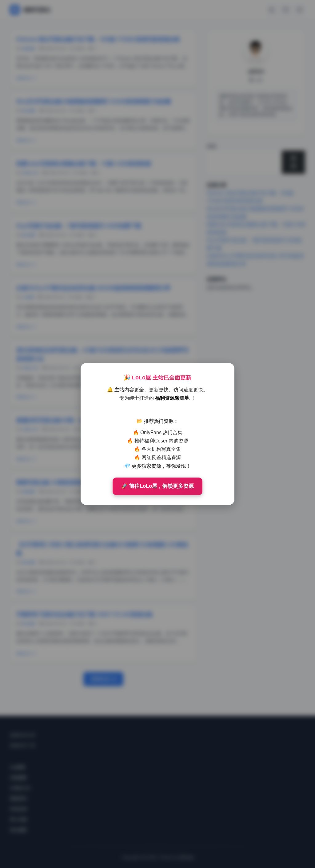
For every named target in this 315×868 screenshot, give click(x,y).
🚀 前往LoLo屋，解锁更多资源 (157, 486)
